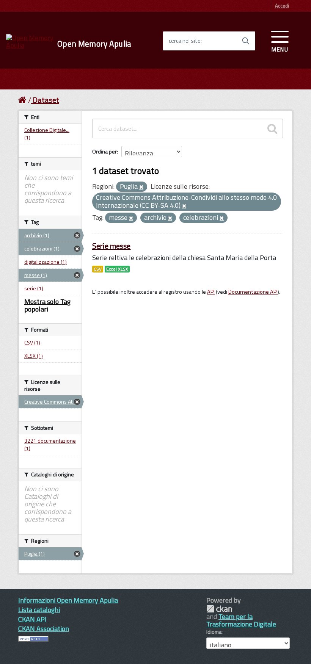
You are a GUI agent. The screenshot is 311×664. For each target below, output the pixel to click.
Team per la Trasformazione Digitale (241, 620)
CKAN (219, 609)
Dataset (46, 100)
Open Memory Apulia (94, 44)
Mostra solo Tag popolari (47, 305)
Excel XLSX (117, 269)
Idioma (213, 632)
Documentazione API (253, 292)
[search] (272, 128)
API (211, 292)
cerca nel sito (185, 41)
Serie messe (111, 246)
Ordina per (104, 151)
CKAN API (32, 619)
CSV (98, 269)
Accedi (282, 5)
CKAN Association (43, 628)
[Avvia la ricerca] (245, 40)
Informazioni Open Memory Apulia (68, 600)
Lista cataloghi (39, 609)
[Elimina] (141, 187)
